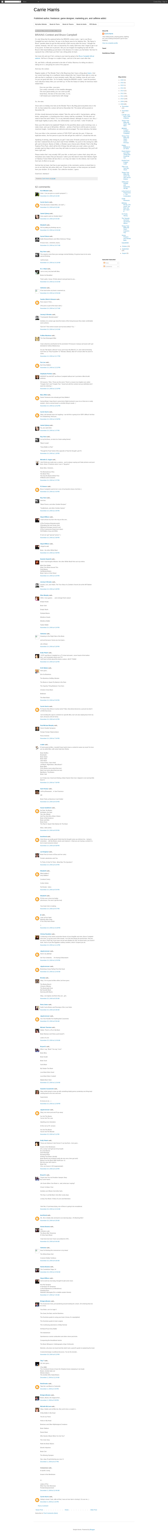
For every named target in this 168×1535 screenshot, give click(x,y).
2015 (122, 85)
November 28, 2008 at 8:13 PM (49, 1354)
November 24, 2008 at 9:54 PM (49, 889)
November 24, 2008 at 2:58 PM (49, 537)
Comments (108, 266)
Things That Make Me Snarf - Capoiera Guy (125, 229)
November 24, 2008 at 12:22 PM (50, 367)
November (125, 111)
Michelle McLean (45, 1406)
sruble (42, 744)
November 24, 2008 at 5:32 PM (49, 662)
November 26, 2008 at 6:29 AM (49, 1220)
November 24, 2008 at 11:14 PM (50, 945)
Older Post (93, 1510)
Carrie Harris (46, 9)
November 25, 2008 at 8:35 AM (49, 998)
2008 (122, 104)
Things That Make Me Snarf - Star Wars (126, 123)
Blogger (92, 1529)
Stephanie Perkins (46, 374)
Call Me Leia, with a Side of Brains (126, 116)
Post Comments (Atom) (51, 1513)
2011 (122, 96)
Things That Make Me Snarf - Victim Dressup (125, 139)
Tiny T (42, 1360)
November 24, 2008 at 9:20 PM (49, 865)
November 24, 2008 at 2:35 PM (49, 511)
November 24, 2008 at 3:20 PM (49, 576)
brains (90, 73)
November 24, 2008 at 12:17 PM (50, 356)
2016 (122, 82)
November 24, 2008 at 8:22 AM (49, 207)
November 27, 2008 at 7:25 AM (49, 1295)
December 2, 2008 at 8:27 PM (49, 1462)
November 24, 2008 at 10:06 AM (50, 230)
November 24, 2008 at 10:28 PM (50, 928)
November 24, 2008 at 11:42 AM (50, 329)
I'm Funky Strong (125, 214)
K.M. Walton (44, 668)
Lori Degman (44, 852)
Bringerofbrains (45, 1301)
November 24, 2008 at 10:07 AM (50, 245)
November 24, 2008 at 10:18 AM (50, 262)
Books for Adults (82, 24)
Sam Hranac (44, 789)
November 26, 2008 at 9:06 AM (49, 1241)
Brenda (42, 978)
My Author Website (41, 24)
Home (67, 1510)
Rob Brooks (44, 1383)
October (124, 246)
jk (40, 915)
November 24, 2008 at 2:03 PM (49, 491)
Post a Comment (43, 1506)
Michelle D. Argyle (46, 459)
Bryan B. (43, 1046)
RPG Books (93, 24)
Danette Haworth (45, 559)
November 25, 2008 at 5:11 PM (49, 1134)
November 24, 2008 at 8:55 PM (49, 830)
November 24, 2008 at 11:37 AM (50, 308)
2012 (122, 93)
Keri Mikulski (44, 191)
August (124, 253)
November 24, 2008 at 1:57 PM (49, 480)
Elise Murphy (44, 595)
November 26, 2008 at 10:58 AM (50, 1272)
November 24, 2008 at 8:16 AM (49, 196)
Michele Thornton (45, 1027)
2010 (122, 99)
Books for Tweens (68, 24)
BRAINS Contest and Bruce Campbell (126, 131)
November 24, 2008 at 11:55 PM (50, 960)
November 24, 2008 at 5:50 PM (49, 700)
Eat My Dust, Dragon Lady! (125, 162)
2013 (122, 91)
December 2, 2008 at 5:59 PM (49, 1400)
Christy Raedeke (45, 934)
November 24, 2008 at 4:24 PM (49, 627)
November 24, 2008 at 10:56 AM (50, 293)
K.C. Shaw (43, 269)
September (125, 249)
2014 (122, 88)
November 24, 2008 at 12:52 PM (50, 406)
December (125, 106)
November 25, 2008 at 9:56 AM (49, 1021)
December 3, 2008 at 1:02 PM (49, 1502)
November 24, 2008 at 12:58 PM (50, 419)
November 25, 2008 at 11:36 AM (50, 1082)
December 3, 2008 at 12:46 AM (49, 1490)
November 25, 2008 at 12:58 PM (50, 1103)
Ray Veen (43, 251)
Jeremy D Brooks (46, 314)
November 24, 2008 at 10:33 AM (50, 282)
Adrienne (43, 288)
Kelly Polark (44, 653)
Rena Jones (44, 1004)
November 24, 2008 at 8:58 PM (49, 845)
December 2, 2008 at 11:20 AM (49, 1377)
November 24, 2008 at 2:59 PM (49, 553)
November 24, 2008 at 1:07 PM (49, 430)
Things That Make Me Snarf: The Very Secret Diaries (126, 176)
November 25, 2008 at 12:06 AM (50, 971)
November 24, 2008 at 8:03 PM (49, 802)
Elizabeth (43, 225)
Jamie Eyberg (44, 213)
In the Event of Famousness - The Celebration (126, 193)
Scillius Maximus (45, 335)
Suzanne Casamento (47, 1089)
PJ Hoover (43, 486)
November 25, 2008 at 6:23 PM (49, 1169)
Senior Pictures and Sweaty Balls (126, 238)
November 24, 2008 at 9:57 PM (49, 909)
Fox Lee (42, 362)
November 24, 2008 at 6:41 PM (49, 719)
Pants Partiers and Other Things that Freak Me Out (126, 154)
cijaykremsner (45, 951)
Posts (107, 263)
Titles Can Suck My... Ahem (126, 168)
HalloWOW (125, 243)
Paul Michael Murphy (47, 725)
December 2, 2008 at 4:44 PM (49, 1389)
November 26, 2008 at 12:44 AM (50, 1209)
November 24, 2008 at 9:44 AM (49, 219)
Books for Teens (55, 24)
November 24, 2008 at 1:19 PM (49, 453)
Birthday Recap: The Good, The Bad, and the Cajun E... (126, 207)
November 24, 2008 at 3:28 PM (49, 589)
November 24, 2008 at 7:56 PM (49, 782)
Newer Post (39, 1510)
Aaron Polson (44, 236)
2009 (122, 101)
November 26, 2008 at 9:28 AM (49, 1260)
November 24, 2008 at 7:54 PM (49, 738)
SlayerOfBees (44, 517)
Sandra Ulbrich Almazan (48, 299)
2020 (122, 80)
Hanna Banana (45, 1226)
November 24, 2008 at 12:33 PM (50, 388)
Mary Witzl (43, 395)
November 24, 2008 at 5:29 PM (49, 646)
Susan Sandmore (45, 808)
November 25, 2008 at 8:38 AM (49, 1010)
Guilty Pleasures (126, 199)
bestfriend (43, 836)
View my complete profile (110, 43)
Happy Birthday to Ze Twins (126, 146)
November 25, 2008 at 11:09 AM (50, 1040)
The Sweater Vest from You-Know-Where (126, 221)
